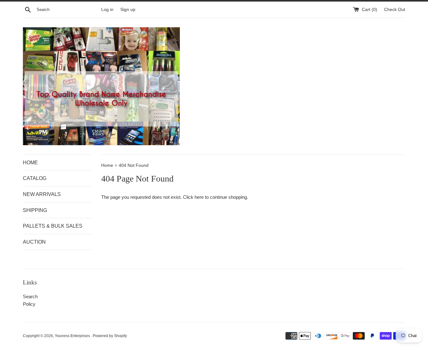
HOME (30, 162)
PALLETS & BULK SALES (52, 226)
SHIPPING (35, 210)
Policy (29, 304)
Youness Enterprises (73, 336)
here (199, 197)
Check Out (394, 9)
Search (30, 296)
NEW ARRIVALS (42, 194)
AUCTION (34, 242)
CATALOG (34, 178)
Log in (107, 9)
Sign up (127, 9)
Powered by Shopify (110, 336)
